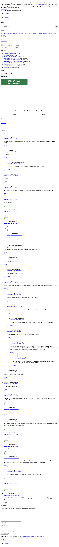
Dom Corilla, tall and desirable (12, 59)
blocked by (14, 82)
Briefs (22, 33)
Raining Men (7, 67)
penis (44, 33)
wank (4, 35)
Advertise (6, 15)
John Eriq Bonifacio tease (10, 62)
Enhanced (6, 55)
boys (19, 33)
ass (6, 33)
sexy (46, 33)
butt (27, 33)
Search (17, 45)
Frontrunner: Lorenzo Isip (10, 56)
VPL (1, 35)
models (40, 33)
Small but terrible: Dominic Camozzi (13, 61)
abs (1, 33)
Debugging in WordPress (38, 4)
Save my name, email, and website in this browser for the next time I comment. (23, 531)
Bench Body (10, 33)
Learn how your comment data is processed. (32, 536)
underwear (50, 33)
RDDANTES (4, 9)
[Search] (56, 26)
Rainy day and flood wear (10, 64)
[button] (2, 39)
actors (4, 33)
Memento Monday (8, 53)
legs (29, 33)
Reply (5, 145)
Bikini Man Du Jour (8, 65)
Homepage (7, 13)
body (17, 33)
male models (33, 33)
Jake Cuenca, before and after (11, 58)
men (37, 33)
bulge (25, 33)
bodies (14, 33)
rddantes (3, 123)
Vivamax (54, 33)
